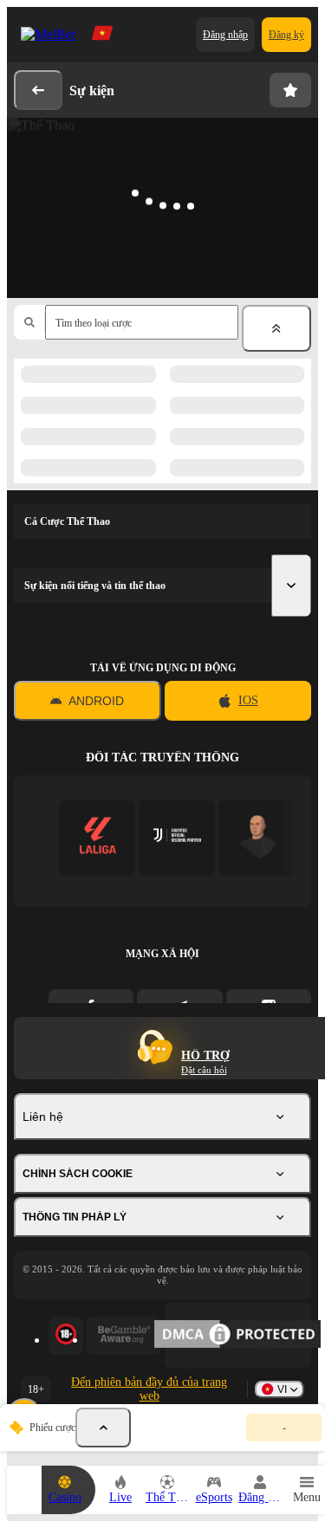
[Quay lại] (38, 90)
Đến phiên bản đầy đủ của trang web (149, 1389)
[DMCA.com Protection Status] (238, 1336)
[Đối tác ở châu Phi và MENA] (177, 837)
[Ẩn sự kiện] (103, 1427)
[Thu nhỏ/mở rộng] (276, 328)
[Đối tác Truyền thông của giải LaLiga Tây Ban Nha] (97, 837)
